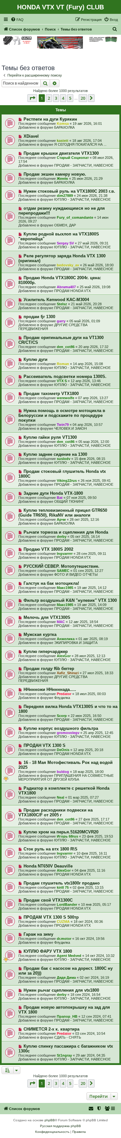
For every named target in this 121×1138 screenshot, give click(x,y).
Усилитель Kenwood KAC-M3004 (56, 299)
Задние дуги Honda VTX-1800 (53, 493)
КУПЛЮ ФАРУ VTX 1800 (48, 951)
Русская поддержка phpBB (60, 1126)
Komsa (63, 123)
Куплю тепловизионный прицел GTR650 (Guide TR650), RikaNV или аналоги (62, 513)
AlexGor (64, 656)
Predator (64, 694)
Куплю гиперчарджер (46, 651)
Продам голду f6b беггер (49, 668)
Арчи (61, 519)
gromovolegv (68, 733)
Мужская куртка (40, 634)
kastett (62, 140)
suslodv (63, 459)
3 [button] (56, 98)
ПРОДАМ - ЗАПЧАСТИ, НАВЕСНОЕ (83, 165)
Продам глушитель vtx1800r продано (62, 883)
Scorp (62, 716)
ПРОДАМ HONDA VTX (72, 291)
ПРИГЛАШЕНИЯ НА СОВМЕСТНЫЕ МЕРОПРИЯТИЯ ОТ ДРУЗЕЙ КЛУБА (66, 777)
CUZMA (63, 921)
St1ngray (64, 1055)
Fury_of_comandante (75, 217)
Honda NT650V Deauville (48, 866)
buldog (63, 772)
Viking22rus (67, 480)
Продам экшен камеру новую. (55, 174)
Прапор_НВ (67, 1016)
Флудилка (62, 698)
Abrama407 (66, 287)
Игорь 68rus (67, 836)
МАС (61, 622)
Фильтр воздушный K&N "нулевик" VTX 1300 (70, 600)
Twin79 (63, 425)
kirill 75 (63, 887)
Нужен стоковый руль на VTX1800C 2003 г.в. (69, 191)
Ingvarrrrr (65, 553)
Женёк (62, 178)
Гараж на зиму (38, 934)
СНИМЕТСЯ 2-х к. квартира (51, 1029)
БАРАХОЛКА (64, 127)
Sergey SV (65, 243)
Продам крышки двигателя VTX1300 (61, 153)
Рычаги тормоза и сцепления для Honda (66, 532)
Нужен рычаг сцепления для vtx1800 (61, 990)
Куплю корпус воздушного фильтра (61, 728)
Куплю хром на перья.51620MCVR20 (61, 832)
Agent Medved (69, 956)
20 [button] (83, 98)
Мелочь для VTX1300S (47, 617)
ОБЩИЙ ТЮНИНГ (69, 501)
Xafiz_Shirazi (68, 673)
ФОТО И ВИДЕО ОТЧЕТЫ (76, 574)
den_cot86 (66, 347)
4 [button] (63, 98)
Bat (60, 498)
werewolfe (65, 398)
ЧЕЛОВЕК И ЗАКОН (70, 428)
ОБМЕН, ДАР (65, 225)
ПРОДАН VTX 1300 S (45, 745)
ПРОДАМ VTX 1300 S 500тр (51, 917)
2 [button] (49, 98)
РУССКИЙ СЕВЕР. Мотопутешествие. (61, 566)
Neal (60, 797)
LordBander (67, 904)
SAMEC (63, 571)
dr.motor (64, 939)
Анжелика (66, 639)
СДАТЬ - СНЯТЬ (67, 1037)
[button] (32, 98)
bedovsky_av (68, 265)
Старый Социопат (73, 158)
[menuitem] (17, 19)
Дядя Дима (66, 977)
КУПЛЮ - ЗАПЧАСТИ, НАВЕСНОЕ (82, 199)
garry (61, 321)
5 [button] (70, 98)
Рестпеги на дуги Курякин (50, 119)
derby (61, 536)
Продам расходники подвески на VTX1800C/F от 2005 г (55, 812)
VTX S (62, 381)
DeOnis (63, 750)
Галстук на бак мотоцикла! (51, 583)
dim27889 (65, 195)
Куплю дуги (35, 359)
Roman (63, 364)
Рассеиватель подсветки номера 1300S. (65, 376)
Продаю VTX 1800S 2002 (48, 549)
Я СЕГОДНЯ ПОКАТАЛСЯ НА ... (80, 144)
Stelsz (62, 304)
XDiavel (31, 136)
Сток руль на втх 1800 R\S (50, 849)
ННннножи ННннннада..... (50, 689)
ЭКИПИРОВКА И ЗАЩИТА (75, 643)
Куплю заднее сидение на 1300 (55, 454)
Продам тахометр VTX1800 (51, 393)
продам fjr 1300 (39, 316)
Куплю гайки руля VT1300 (50, 437)
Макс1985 (65, 588)
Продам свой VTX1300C (48, 900)
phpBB (50, 1120)
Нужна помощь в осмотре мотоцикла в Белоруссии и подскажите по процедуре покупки (61, 415)
